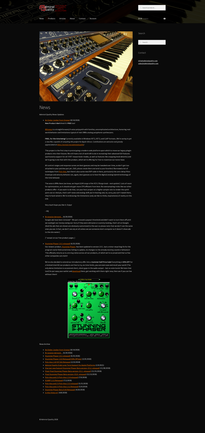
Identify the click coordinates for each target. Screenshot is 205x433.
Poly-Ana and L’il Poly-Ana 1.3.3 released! (61, 383)
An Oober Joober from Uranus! (57, 120)
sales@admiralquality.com (148, 63)
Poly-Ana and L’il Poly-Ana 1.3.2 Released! (62, 386)
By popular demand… (54, 216)
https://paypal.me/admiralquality (70, 144)
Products (51, 18)
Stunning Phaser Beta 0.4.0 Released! (60, 389)
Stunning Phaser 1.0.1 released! (57, 243)
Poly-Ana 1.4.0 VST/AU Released (57, 362)
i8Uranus (48, 129)
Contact (82, 18)
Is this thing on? (51, 392)
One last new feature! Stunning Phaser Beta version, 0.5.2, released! (72, 368)
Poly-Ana (62, 171)
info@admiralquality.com (148, 61)
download (76, 271)
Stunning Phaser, (69, 246)
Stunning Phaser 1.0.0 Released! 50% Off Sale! (63, 359)
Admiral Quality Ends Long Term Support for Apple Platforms (70, 365)
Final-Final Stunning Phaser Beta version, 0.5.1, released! (68, 371)
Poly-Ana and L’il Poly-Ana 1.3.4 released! (61, 377)
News (41, 18)
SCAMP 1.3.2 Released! (54, 380)
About (72, 18)
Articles (62, 18)
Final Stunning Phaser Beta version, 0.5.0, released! (65, 374)
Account (93, 18)
